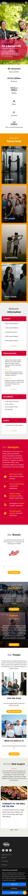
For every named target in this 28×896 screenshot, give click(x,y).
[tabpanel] (14, 807)
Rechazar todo (14, 892)
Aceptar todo (14, 884)
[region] (14, 882)
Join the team (14, 698)
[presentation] (11, 830)
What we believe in (14, 740)
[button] (3, 557)
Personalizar (14, 888)
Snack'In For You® (11, 803)
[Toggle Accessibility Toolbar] (24, 892)
